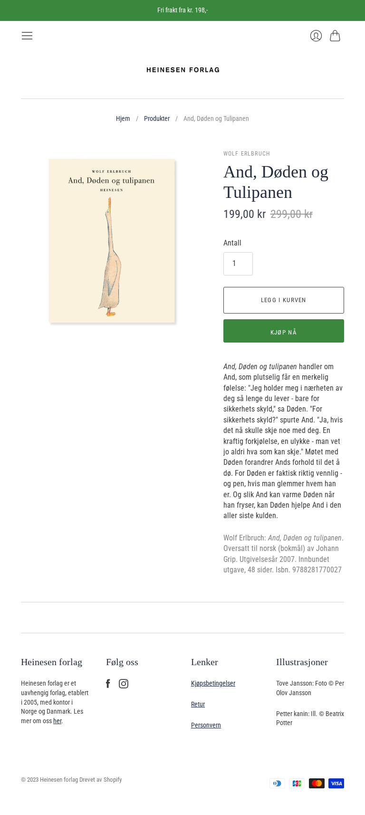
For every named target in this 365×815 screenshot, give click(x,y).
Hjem (123, 118)
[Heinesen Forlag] (183, 70)
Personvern (206, 725)
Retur (198, 704)
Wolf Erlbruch (246, 153)
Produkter (157, 118)
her (57, 721)
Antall (232, 242)
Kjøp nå (283, 332)
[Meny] (27, 36)
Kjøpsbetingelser (213, 683)
